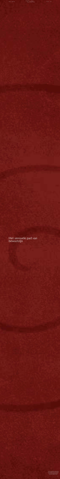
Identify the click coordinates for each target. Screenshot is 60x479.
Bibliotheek (13, 1)
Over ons (47, 1)
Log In (50, 1)
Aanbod (10, 1)
